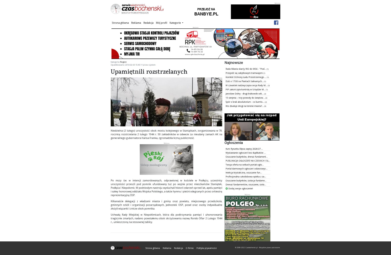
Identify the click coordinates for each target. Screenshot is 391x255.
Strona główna (121, 22)
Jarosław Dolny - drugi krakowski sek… (245, 93)
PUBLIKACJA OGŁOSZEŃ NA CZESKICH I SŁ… (248, 160)
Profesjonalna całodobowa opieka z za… (246, 176)
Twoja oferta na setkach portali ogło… (245, 164)
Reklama (136, 22)
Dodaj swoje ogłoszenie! (240, 188)
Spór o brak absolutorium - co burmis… (245, 101)
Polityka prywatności (206, 248)
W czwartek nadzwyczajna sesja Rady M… (247, 85)
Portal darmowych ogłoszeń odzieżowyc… (247, 168)
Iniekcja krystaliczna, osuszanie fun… (244, 172)
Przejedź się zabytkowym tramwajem (244, 73)
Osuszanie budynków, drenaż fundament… (247, 156)
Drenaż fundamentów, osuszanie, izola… (246, 184)
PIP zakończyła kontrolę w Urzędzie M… (246, 89)
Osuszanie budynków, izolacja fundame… (246, 180)
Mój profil (161, 22)
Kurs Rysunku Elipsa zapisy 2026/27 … (244, 148)
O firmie (190, 248)
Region (123, 62)
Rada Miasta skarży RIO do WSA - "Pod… (246, 68)
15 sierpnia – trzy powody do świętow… (245, 97)
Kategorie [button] (175, 22)
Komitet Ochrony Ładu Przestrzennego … (246, 77)
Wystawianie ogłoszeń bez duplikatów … (246, 152)
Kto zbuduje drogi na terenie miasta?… (245, 106)
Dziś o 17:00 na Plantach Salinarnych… (245, 81)
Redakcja (148, 22)
